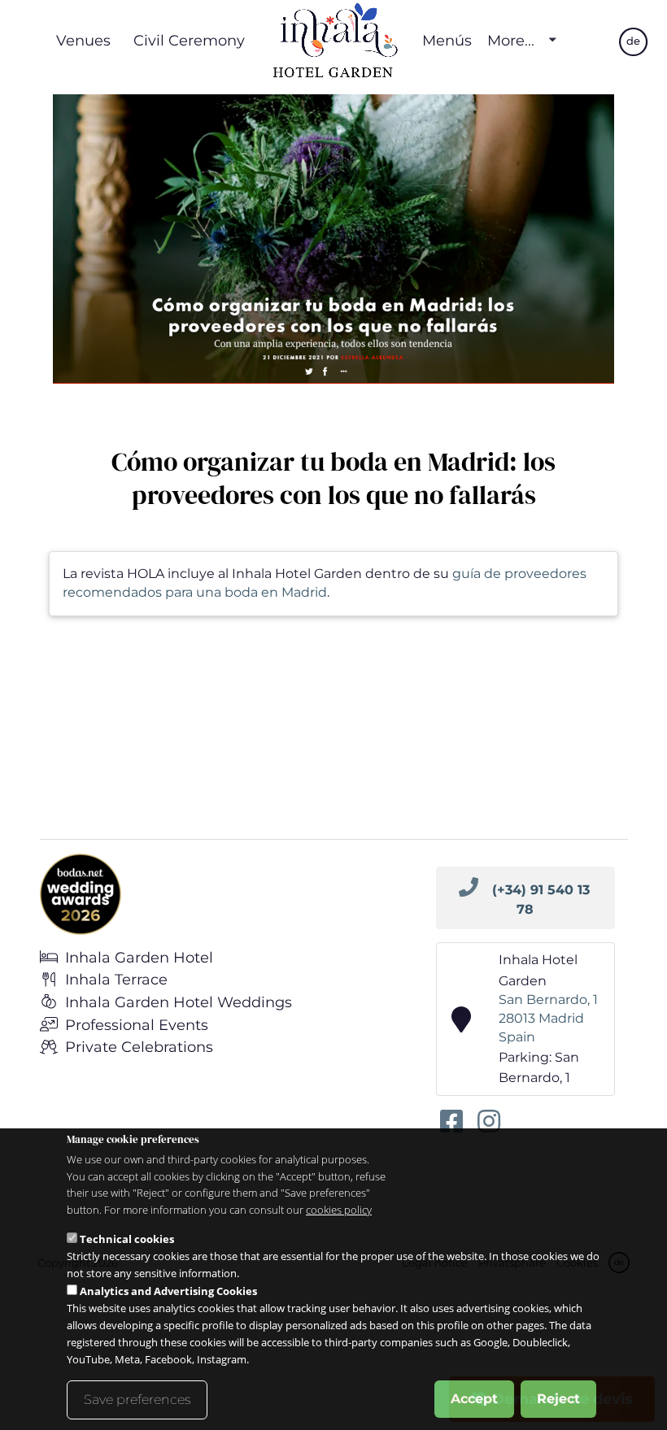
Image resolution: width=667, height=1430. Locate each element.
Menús (447, 40)
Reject (558, 1398)
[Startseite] (333, 40)
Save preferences (137, 1399)
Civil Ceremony (189, 40)
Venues (83, 40)
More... (510, 40)
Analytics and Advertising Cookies (168, 1291)
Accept (474, 1398)
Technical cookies (127, 1239)
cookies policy (339, 1209)
